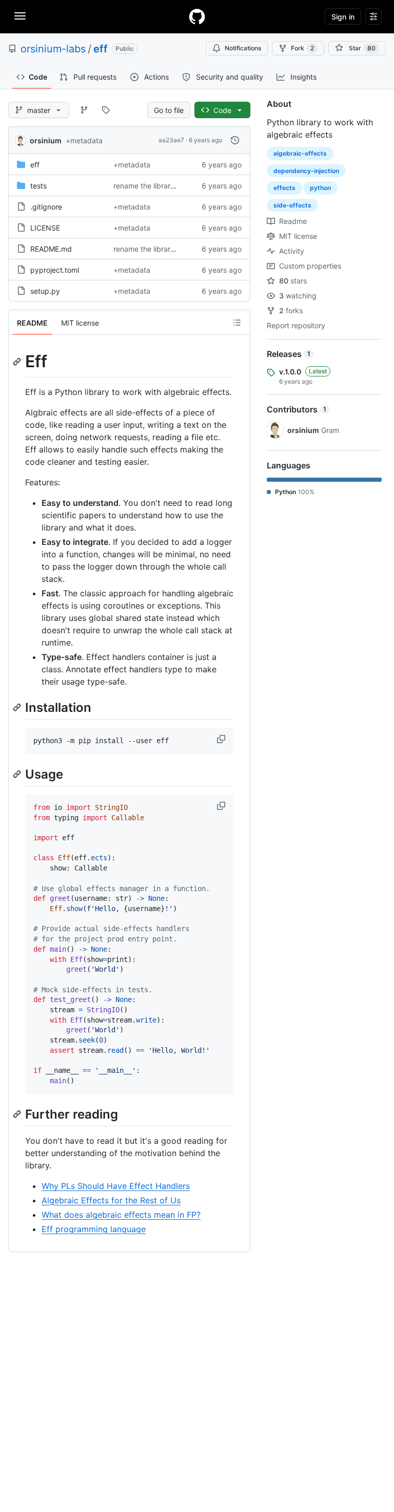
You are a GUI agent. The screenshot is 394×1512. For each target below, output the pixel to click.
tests (38, 185)
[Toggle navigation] (20, 16)
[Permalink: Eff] (18, 361)
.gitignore (46, 206)
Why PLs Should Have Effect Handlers (116, 1186)
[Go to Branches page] (84, 110)
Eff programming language (94, 1229)
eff (100, 49)
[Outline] (237, 322)
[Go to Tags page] (105, 110)
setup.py (45, 291)
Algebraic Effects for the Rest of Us (111, 1200)
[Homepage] (197, 16)
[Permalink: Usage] (18, 774)
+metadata (84, 140)
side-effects (292, 205)
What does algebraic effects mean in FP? (121, 1214)
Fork (302, 48)
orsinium (46, 140)
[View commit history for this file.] (235, 140)
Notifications (243, 48)
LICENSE (45, 227)
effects (284, 188)
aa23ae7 (171, 140)
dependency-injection (306, 171)
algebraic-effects (300, 153)
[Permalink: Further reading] (18, 1114)
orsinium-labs (53, 49)
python (320, 188)
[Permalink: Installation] (18, 707)
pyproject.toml (54, 270)
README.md (51, 248)
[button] (222, 739)
